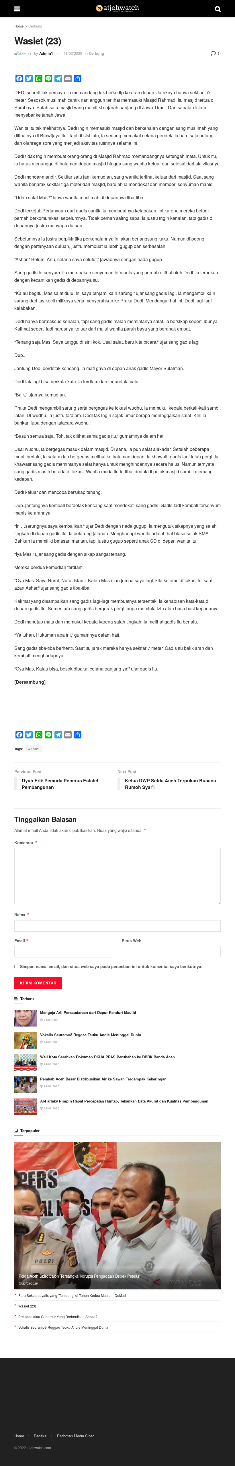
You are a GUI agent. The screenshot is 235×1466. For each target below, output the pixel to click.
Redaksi (40, 1435)
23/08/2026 (29, 1283)
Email (21, 940)
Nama (21, 914)
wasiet (34, 748)
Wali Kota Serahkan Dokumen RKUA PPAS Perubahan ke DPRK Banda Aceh (107, 1057)
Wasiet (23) (27, 1305)
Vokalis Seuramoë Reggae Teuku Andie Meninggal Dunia (90, 1034)
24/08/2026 (51, 1020)
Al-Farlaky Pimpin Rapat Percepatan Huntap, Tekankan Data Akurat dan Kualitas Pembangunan (124, 1101)
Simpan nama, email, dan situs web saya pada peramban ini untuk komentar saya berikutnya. (111, 966)
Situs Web (132, 940)
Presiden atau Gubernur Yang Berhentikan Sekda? (57, 1316)
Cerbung (35, 26)
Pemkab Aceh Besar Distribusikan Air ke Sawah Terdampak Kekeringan (103, 1079)
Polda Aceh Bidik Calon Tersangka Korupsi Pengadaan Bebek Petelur (79, 1276)
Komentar (25, 842)
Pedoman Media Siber (75, 1435)
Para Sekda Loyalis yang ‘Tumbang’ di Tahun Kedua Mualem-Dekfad (72, 1295)
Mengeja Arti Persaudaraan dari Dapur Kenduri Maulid (88, 1012)
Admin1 (46, 53)
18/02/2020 (73, 53)
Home (19, 26)
